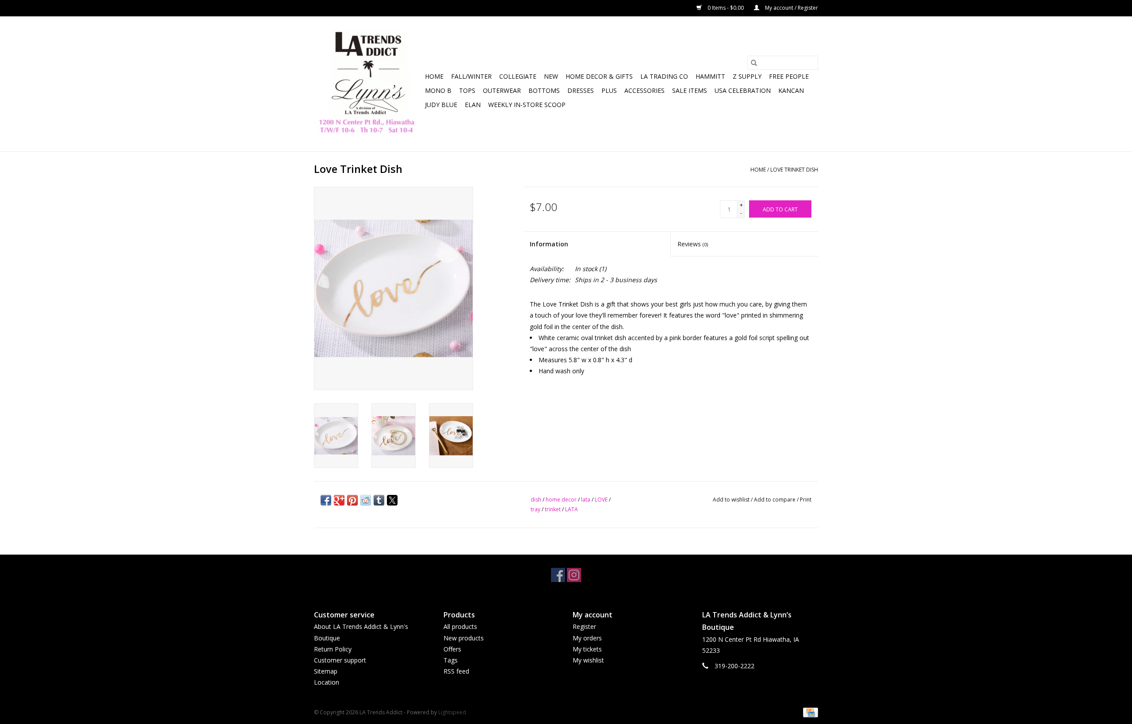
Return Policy (333, 649)
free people (789, 76)
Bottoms (544, 90)
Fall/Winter (471, 76)
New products (464, 638)
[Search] (754, 63)
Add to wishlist (732, 499)
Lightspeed (452, 712)
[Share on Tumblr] (379, 500)
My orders (587, 638)
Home (434, 76)
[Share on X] (392, 500)
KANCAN (791, 90)
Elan (473, 104)
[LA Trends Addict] (368, 84)
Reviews (692, 244)
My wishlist (588, 660)
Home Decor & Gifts (599, 76)
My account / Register (791, 7)
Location (326, 682)
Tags (451, 660)
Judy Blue (441, 104)
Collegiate (517, 76)
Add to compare (775, 499)
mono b (438, 90)
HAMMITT (710, 76)
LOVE (601, 499)
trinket (553, 509)
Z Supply (747, 76)
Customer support (340, 660)
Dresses (580, 90)
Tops (467, 90)
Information (549, 244)
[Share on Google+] (339, 500)
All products (460, 626)
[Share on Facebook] (326, 500)
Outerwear (502, 90)
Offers (452, 649)
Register (584, 626)
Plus (609, 90)
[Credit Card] (809, 712)
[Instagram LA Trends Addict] (574, 575)
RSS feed (456, 671)
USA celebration (743, 90)
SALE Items (689, 90)
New (551, 76)
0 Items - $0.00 (725, 7)
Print (805, 499)
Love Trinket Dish (794, 169)
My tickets (587, 649)
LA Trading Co (664, 76)
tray (535, 509)
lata (585, 499)
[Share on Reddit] (365, 500)
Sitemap (325, 671)
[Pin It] (352, 500)
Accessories (644, 90)
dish (536, 499)
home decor (561, 499)
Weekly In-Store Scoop (527, 104)
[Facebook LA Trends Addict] (558, 575)
